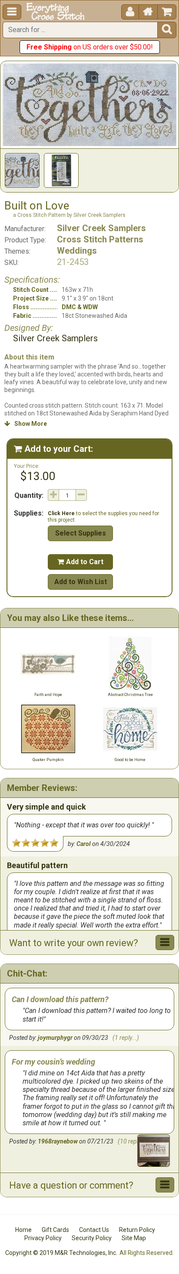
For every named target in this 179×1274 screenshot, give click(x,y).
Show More (25, 423)
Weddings (77, 250)
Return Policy (137, 1229)
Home (23, 1229)
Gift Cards (55, 1229)
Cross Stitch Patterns (100, 239)
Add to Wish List (80, 582)
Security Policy (92, 1238)
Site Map (134, 1238)
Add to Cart (80, 562)
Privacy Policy (43, 1238)
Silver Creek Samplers (101, 228)
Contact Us (94, 1229)
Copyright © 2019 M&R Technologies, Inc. (61, 1252)
